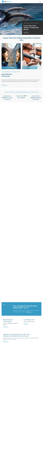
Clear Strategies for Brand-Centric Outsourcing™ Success (25, 307)
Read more (5, 326)
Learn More (26, 32)
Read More (28, 311)
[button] (40, 2)
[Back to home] (7, 2)
